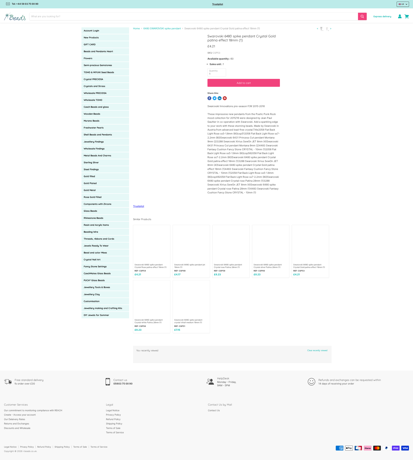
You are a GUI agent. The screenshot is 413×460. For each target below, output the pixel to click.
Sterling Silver (91, 162)
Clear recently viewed (317, 350)
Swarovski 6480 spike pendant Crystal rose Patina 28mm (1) (228, 265)
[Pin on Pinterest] (225, 98)
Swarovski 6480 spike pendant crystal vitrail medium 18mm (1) (188, 321)
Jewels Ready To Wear (96, 245)
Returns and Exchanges (16, 423)
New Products (91, 37)
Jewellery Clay (92, 294)
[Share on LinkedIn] (220, 98)
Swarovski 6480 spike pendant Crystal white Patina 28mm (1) (149, 321)
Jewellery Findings (94, 141)
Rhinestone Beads (93, 218)
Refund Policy (113, 419)
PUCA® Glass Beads (94, 280)
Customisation (91, 301)
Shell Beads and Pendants (98, 134)
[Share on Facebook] (209, 98)
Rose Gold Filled (92, 197)
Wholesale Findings (94, 148)
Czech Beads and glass (96, 106)
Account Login (91, 30)
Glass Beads (90, 210)
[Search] (362, 16)
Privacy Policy (113, 414)
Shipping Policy (114, 423)
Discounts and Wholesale (17, 428)
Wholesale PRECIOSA (95, 93)
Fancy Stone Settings (95, 266)
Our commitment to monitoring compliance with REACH (33, 410)
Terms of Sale (113, 428)
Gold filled (89, 176)
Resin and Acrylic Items (96, 224)
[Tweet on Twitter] (215, 98)
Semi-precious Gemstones (98, 65)
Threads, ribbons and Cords (99, 238)
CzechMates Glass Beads (97, 273)
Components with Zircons (97, 204)
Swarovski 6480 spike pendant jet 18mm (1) (189, 265)
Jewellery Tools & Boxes (97, 287)
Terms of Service (115, 432)
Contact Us (214, 410)
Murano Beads (91, 120)
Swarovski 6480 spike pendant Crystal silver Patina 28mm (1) (268, 265)
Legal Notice (112, 410)
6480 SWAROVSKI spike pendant (162, 28)
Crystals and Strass (94, 86)
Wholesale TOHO (93, 100)
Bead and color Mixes (95, 252)
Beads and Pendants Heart (98, 51)
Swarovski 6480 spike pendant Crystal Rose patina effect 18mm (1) (150, 265)
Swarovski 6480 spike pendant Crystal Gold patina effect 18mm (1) (309, 265)
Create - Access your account (20, 414)
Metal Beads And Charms (97, 155)
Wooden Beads (92, 113)
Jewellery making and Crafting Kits (103, 308)
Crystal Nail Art (92, 259)
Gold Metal (90, 190)
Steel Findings (91, 169)
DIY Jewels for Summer (96, 315)
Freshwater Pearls (94, 127)
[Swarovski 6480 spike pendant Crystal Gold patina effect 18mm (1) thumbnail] (139, 43)
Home (136, 28)
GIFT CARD (90, 44)
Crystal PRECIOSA (93, 79)
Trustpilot (217, 4)
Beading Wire (91, 231)
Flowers (88, 58)
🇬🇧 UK (401, 4)
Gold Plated (90, 183)
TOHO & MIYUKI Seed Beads (99, 72)
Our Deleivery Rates (14, 419)
